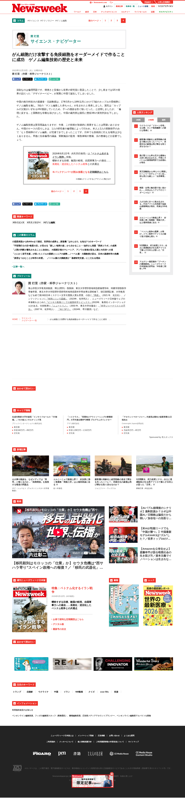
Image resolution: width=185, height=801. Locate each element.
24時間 (151, 120)
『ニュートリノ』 (59, 305)
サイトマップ (133, 742)
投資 (116, 692)
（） (32, 74)
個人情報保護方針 (85, 742)
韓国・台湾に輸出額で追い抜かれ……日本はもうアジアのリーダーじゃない (153, 190)
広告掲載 (101, 735)
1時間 (138, 120)
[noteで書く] (54, 79)
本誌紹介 (147, 2)
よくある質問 (129, 735)
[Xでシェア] (27, 79)
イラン (67, 692)
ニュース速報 (143, 6)
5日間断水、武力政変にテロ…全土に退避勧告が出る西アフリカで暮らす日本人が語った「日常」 (153, 249)
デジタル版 (58, 624)
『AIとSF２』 (64, 309)
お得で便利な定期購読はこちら (68, 619)
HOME (15, 319)
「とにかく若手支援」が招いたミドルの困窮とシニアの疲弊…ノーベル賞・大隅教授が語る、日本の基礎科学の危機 (65, 254)
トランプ (17, 692)
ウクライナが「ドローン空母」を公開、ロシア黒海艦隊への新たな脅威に (153, 127)
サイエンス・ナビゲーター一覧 (29, 319)
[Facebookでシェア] (16, 79)
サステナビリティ (166, 12)
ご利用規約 (50, 742)
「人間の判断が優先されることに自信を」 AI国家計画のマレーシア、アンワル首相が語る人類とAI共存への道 (62, 250)
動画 (153, 6)
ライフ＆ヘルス (140, 12)
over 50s (104, 692)
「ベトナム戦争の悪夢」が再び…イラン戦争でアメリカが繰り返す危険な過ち (153, 233)
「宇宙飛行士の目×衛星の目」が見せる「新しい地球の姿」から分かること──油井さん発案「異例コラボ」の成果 (64, 245)
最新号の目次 (59, 629)
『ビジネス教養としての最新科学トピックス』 (69, 302)
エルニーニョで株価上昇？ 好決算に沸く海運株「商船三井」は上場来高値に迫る (153, 220)
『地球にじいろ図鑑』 (57, 298)
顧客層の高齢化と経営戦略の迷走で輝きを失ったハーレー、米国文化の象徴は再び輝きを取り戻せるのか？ (153, 142)
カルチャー (125, 12)
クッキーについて (66, 742)
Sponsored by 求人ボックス (161, 437)
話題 (153, 12)
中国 (56, 692)
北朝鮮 (30, 692)
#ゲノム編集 (61, 20)
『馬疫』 (96, 295)
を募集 (148, 716)
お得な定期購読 (164, 2)
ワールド (77, 12)
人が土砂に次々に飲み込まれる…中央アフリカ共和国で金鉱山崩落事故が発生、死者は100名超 (153, 205)
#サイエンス (33, 20)
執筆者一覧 (130, 6)
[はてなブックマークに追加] (40, 79)
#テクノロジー (47, 20)
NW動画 (79, 692)
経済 (87, 12)
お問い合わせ (114, 735)
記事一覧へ (18, 266)
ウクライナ (43, 692)
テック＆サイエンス (109, 12)
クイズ (91, 692)
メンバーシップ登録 (86, 735)
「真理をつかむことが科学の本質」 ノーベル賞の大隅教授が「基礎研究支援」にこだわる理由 (56, 258)
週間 (163, 120)
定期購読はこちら (99, 172)
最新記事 (119, 6)
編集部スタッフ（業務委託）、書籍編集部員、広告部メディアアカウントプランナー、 (80, 716)
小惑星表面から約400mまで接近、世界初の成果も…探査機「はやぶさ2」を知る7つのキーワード (57, 241)
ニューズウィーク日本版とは (62, 735)
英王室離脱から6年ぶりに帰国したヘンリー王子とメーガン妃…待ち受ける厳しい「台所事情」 (153, 173)
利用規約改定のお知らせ (22, 710)
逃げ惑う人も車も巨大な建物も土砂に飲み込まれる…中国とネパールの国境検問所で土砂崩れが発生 (153, 159)
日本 (95, 12)
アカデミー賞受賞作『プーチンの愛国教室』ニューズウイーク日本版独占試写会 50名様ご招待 (153, 265)
